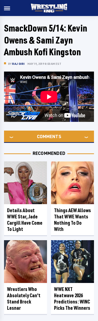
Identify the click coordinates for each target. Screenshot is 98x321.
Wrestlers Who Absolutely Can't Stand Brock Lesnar (23, 298)
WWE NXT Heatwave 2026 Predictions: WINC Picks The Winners (72, 298)
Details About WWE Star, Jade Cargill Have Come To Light (24, 219)
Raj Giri (18, 64)
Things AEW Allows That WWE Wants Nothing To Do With (72, 219)
